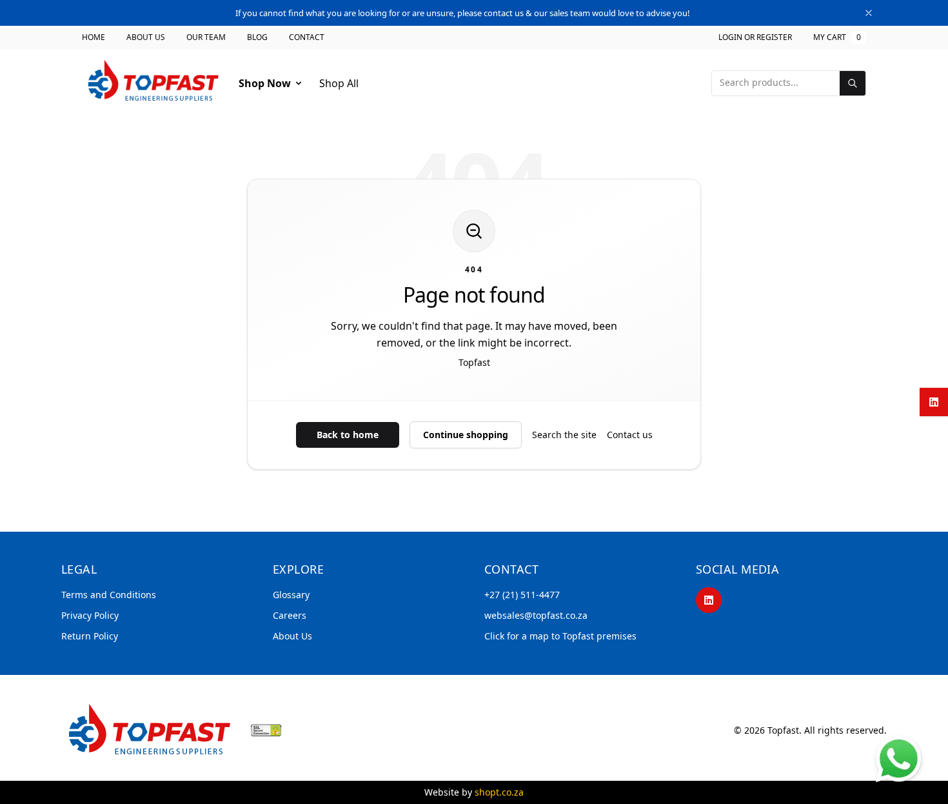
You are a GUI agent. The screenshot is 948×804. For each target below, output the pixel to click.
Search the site (564, 434)
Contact (306, 37)
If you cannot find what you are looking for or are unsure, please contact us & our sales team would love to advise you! (462, 13)
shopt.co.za (499, 792)
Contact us (630, 434)
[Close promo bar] (868, 13)
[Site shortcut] (898, 758)
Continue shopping (465, 434)
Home (93, 37)
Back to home (348, 434)
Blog (257, 37)
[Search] (852, 83)
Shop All (339, 83)
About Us (145, 37)
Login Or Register (755, 37)
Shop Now (265, 83)
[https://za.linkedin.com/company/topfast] (709, 600)
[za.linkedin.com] (934, 402)
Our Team (206, 37)
